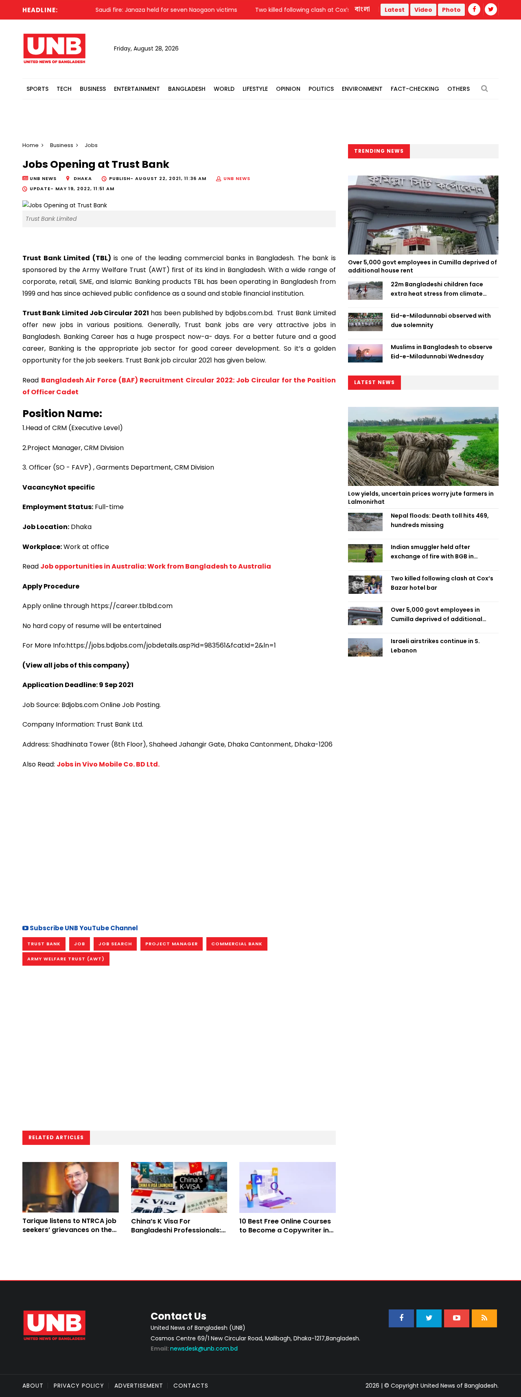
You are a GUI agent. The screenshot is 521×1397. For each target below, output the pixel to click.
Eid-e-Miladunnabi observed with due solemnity (441, 320)
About (33, 1386)
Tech (64, 89)
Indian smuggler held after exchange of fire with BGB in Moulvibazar (432, 552)
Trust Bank (44, 943)
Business (93, 89)
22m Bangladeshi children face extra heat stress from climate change (437, 289)
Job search (115, 943)
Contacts (190, 1386)
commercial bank (237, 943)
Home (30, 145)
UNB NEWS (236, 178)
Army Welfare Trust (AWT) (66, 958)
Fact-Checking (415, 89)
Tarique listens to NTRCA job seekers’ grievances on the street (69, 1230)
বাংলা (362, 9)
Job (79, 943)
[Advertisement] (179, 845)
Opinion (288, 89)
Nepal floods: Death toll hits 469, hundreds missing (440, 520)
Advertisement (138, 1386)
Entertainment (137, 89)
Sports (37, 89)
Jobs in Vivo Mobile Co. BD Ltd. (108, 764)
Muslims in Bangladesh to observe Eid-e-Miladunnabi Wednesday (442, 351)
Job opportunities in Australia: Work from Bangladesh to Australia (155, 566)
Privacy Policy (79, 1386)
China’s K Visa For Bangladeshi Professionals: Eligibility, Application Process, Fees (176, 1235)
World (224, 89)
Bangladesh (187, 89)
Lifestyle (255, 89)
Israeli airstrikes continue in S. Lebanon (435, 645)
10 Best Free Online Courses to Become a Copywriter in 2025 (285, 1230)
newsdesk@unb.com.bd (194, 1348)
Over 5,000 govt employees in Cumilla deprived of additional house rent (422, 266)
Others (458, 89)
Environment (362, 89)
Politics (321, 89)
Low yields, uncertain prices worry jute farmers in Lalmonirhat (421, 498)
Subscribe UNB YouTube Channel (83, 928)
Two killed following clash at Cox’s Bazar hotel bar (442, 582)
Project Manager (171, 943)
